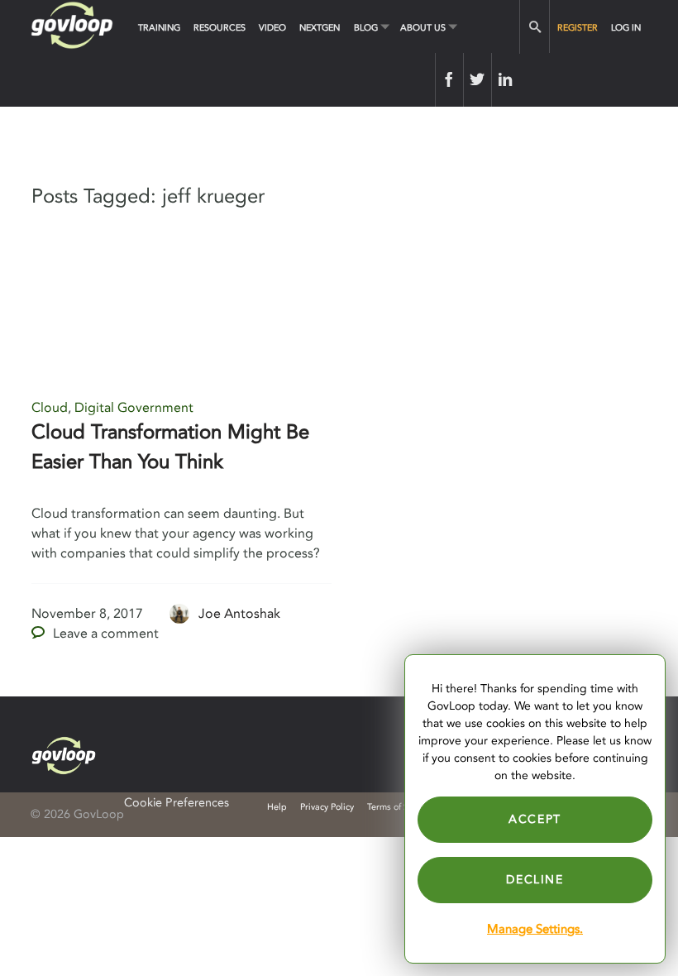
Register (577, 28)
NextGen (319, 28)
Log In (626, 28)
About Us (423, 28)
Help (277, 807)
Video (272, 28)
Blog (366, 28)
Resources (219, 28)
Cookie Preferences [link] (176, 803)
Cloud (49, 408)
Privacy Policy (327, 807)
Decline (534, 879)
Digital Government (133, 408)
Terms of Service (399, 807)
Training (159, 28)
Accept (534, 819)
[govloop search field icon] (534, 27)
